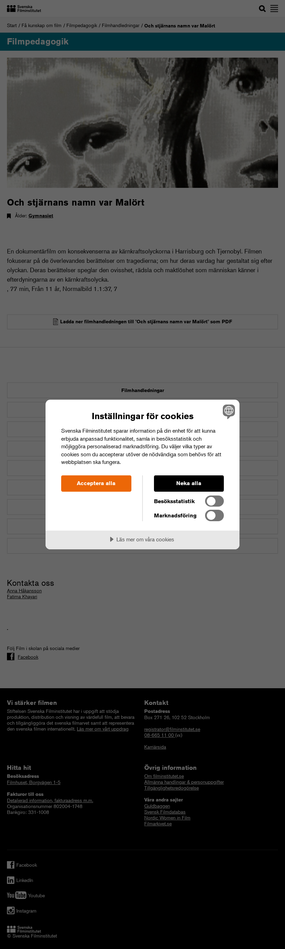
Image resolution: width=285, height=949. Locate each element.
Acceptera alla (96, 483)
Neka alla (188, 483)
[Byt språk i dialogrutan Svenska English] (228, 411)
